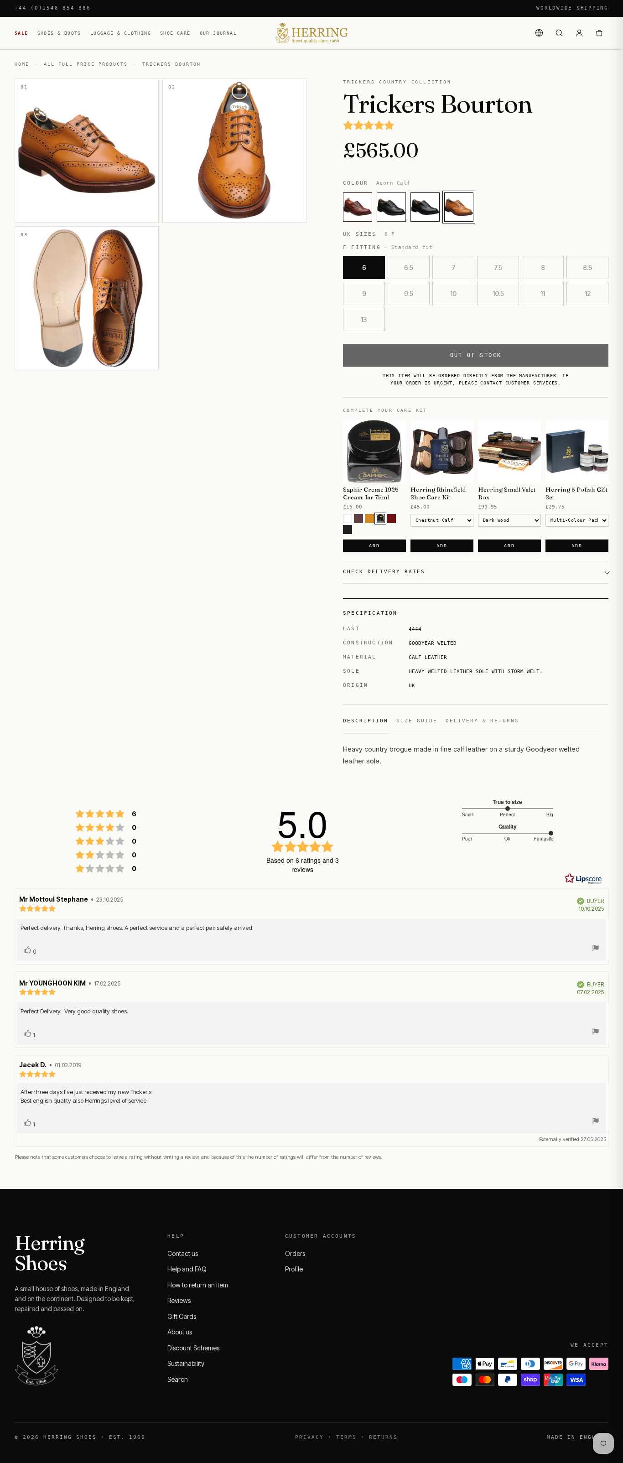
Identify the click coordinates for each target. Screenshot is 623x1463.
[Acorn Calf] (458, 207)
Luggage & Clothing (120, 33)
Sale (21, 33)
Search (177, 1379)
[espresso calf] (391, 207)
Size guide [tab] (416, 721)
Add (374, 545)
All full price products (86, 64)
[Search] (559, 33)
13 (364, 319)
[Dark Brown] (380, 518)
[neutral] (347, 518)
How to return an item (197, 1285)
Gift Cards (181, 1316)
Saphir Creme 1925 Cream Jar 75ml (371, 493)
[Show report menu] (595, 949)
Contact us (182, 1253)
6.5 (408, 267)
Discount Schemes (193, 1348)
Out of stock (476, 355)
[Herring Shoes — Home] (311, 33)
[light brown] (369, 518)
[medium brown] (358, 518)
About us (179, 1332)
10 (453, 293)
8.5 (587, 267)
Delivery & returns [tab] (482, 721)
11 (542, 293)
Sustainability (185, 1363)
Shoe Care (175, 33)
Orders (295, 1253)
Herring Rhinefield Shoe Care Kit (438, 493)
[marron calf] (357, 207)
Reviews (179, 1300)
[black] (347, 529)
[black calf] (425, 207)
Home (22, 64)
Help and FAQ (187, 1269)
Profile (294, 1269)
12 (588, 293)
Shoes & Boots (59, 33)
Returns (383, 1437)
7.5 (498, 267)
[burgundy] (391, 518)
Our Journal (218, 33)
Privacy (309, 1437)
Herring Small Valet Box (506, 493)
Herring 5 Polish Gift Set (576, 493)
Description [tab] (365, 721)
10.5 (498, 293)
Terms (346, 1437)
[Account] (579, 33)
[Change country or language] (539, 33)
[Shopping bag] (599, 33)
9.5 (408, 293)
